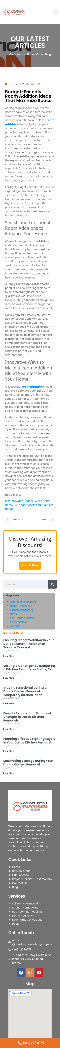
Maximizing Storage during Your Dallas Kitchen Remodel (28, 762)
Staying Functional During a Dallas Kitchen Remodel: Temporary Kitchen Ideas (25, 691)
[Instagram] (30, 972)
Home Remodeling (21, 606)
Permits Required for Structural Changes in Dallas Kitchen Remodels (27, 717)
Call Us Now (30, 565)
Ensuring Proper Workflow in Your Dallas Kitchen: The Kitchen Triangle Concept (28, 643)
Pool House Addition (22, 618)
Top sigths (16, 626)
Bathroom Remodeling (23, 601)
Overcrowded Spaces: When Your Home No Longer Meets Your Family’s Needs (29, 505)
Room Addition (18, 622)
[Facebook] (21, 972)
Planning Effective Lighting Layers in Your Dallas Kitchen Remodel (29, 740)
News (13, 614)
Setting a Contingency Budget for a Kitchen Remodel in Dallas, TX (29, 667)
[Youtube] (39, 972)
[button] (55, 12)
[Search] (52, 584)
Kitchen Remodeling (21, 610)
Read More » (9, 656)
